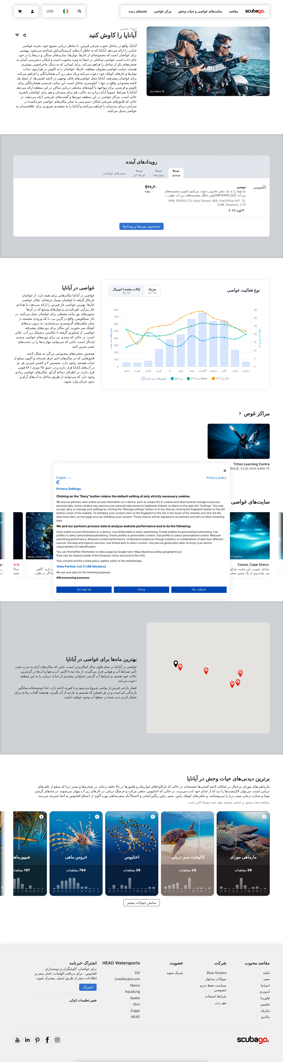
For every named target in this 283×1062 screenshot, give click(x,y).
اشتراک (88, 987)
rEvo (136, 1004)
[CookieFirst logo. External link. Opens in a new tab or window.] (58, 483)
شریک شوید (174, 973)
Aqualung (132, 991)
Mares (135, 985)
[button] (176, 664)
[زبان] (65, 11)
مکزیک (265, 1010)
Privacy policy (217, 477)
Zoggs (135, 1010)
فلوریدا (265, 998)
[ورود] (32, 11)
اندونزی (264, 991)
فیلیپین (265, 1004)
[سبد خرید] (20, 11)
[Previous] (263, 450)
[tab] (176, 173)
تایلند (266, 973)
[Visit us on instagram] (57, 1040)
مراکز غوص (257, 414)
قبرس (124, 28)
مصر (266, 979)
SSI (137, 973)
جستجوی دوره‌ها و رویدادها (141, 226)
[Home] (254, 11)
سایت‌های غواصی (250, 502)
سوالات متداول (215, 979)
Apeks (135, 998)
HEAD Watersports (121, 963)
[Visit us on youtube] (17, 1040)
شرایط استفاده (215, 996)
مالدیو (265, 1017)
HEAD (135, 1017)
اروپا (134, 28)
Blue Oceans (216, 973)
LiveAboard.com (127, 979)
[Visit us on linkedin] (27, 1040)
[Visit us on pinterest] (37, 1040)
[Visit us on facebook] (47, 1040)
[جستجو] (79, 11)
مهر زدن (220, 1002)
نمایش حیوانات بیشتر (141, 902)
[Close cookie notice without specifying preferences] (225, 470)
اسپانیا (265, 985)
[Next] (15, 450)
